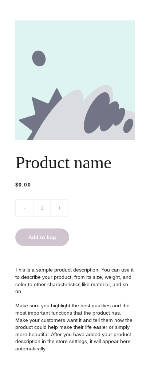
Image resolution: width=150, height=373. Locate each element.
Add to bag (42, 237)
